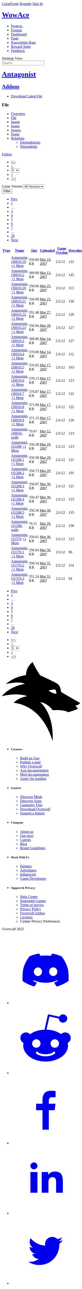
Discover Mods (31, 797)
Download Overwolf (35, 809)
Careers (25, 840)
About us (26, 832)
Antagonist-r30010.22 (19, 312)
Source (16, 130)
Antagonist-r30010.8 (19, 405)
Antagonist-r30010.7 (19, 392)
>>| (13, 179)
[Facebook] (45, 1143)
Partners (26, 866)
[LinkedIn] (45, 1213)
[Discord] (45, 1003)
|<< (13, 162)
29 (13, 236)
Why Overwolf (31, 766)
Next (14, 240)
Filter (7, 191)
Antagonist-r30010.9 (19, 418)
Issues (15, 126)
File (13, 118)
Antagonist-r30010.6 (19, 378)
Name (19, 250)
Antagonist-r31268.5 (19, 510)
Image (15, 122)
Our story (27, 836)
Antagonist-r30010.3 (19, 339)
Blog (23, 844)
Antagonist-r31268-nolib (19, 526)
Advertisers (28, 870)
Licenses (26, 917)
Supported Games (33, 901)
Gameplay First (31, 805)
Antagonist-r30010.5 (19, 365)
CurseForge (10, 4)
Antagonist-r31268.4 (19, 497)
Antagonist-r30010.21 (19, 299)
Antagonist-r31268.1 (19, 458)
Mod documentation (34, 774)
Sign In (37, 4)
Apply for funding (33, 779)
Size (34, 250)
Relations (17, 138)
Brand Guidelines (32, 848)
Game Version (62, 250)
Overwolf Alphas (32, 913)
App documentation (34, 770)
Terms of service (32, 905)
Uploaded (47, 250)
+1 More (17, 266)
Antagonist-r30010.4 (19, 352)
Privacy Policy (30, 909)
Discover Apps (30, 801)
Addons (10, 86)
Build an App (29, 758)
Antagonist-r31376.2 (19, 563)
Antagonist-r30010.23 (19, 326)
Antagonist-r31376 (19, 537)
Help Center (29, 897)
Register (25, 4)
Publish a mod (30, 762)
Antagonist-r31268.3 (19, 484)
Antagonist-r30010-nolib (19, 433)
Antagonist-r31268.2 (19, 471)
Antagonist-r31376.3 (19, 576)
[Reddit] (45, 1073)
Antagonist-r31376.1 (19, 550)
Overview (18, 114)
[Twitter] (45, 1283)
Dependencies (30, 142)
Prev (14, 199)
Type (6, 250)
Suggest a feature (32, 813)
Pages (15, 134)
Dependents (28, 146)
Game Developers (33, 878)
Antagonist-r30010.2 (19, 273)
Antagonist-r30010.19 (19, 260)
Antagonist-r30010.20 (19, 286)
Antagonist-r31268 (19, 444)
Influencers (28, 874)
